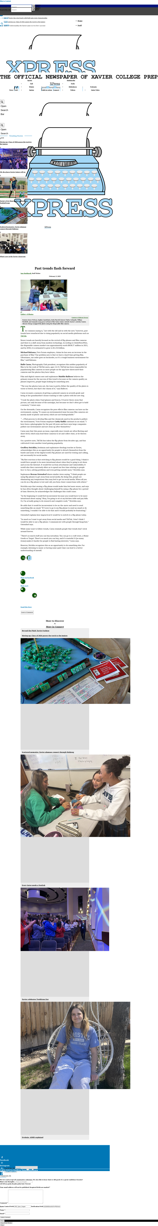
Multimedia (71, 80)
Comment (4, 1203)
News (11, 90)
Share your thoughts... (7, 1182)
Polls (73, 84)
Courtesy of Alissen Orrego (80, 317)
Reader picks (16, 1184)
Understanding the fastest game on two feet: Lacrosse (27, 26)
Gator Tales (95, 90)
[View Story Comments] (23, 557)
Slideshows (73, 87)
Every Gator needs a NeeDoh (33, 885)
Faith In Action (47, 90)
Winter (31, 87)
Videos (72, 90)
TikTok (23, 336)
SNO (30, 1170)
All (1, 1184)
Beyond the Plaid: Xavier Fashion (35, 631)
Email (2, 1214)
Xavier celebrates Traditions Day (35, 999)
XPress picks (7, 1184)
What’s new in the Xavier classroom (13, 256)
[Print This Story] (34, 595)
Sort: (26, 1184)
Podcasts (93, 87)
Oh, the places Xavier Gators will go (12, 172)
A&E (16, 90)
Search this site (5, 7)
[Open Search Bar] (2, 23)
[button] (0, 1172)
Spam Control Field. (7, 1206)
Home (80, 21)
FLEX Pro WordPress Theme (16, 1170)
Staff (80, 25)
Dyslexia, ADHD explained (32, 1137)
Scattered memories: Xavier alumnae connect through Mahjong (13, 228)
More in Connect (55, 626)
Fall (31, 84)
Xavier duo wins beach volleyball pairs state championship (28, 18)
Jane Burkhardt (26, 273)
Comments (4, 1176)
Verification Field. (37, 1206)
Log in (35, 1170)
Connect (56, 90)
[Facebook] (28, 1157)
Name (2, 1210)
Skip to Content (5, 1)
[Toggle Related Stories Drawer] (55, 624)
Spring (31, 90)
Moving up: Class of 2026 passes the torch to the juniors (26, 22)
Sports (29, 80)
